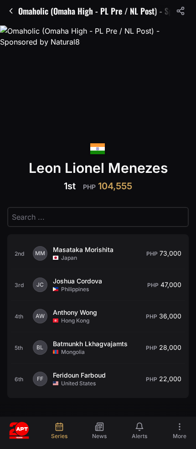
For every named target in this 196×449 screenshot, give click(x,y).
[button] (180, 11)
